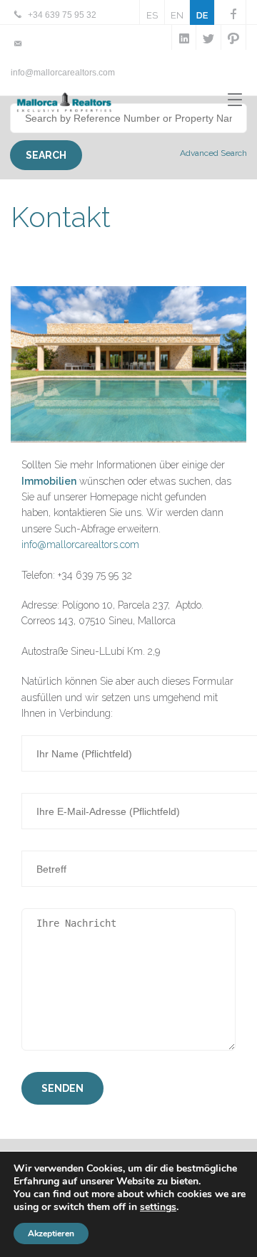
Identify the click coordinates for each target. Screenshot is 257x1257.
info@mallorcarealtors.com (63, 73)
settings (158, 1207)
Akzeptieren (51, 1233)
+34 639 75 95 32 (62, 15)
